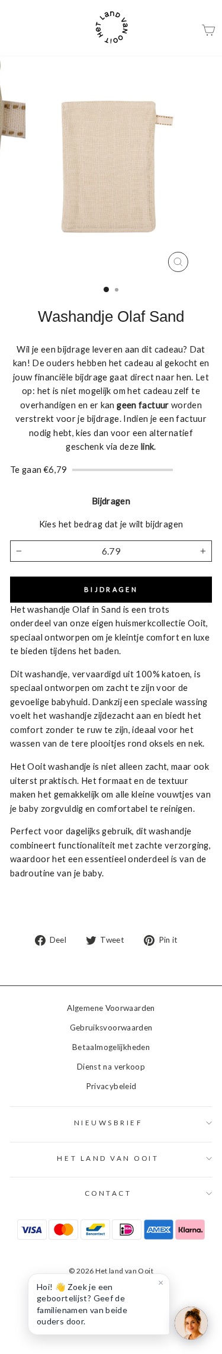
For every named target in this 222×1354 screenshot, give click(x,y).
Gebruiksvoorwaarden (111, 1027)
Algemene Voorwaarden (111, 1008)
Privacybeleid (111, 1086)
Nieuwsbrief (108, 1122)
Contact (108, 1193)
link (147, 446)
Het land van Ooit (108, 1158)
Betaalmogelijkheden (111, 1047)
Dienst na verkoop (111, 1066)
